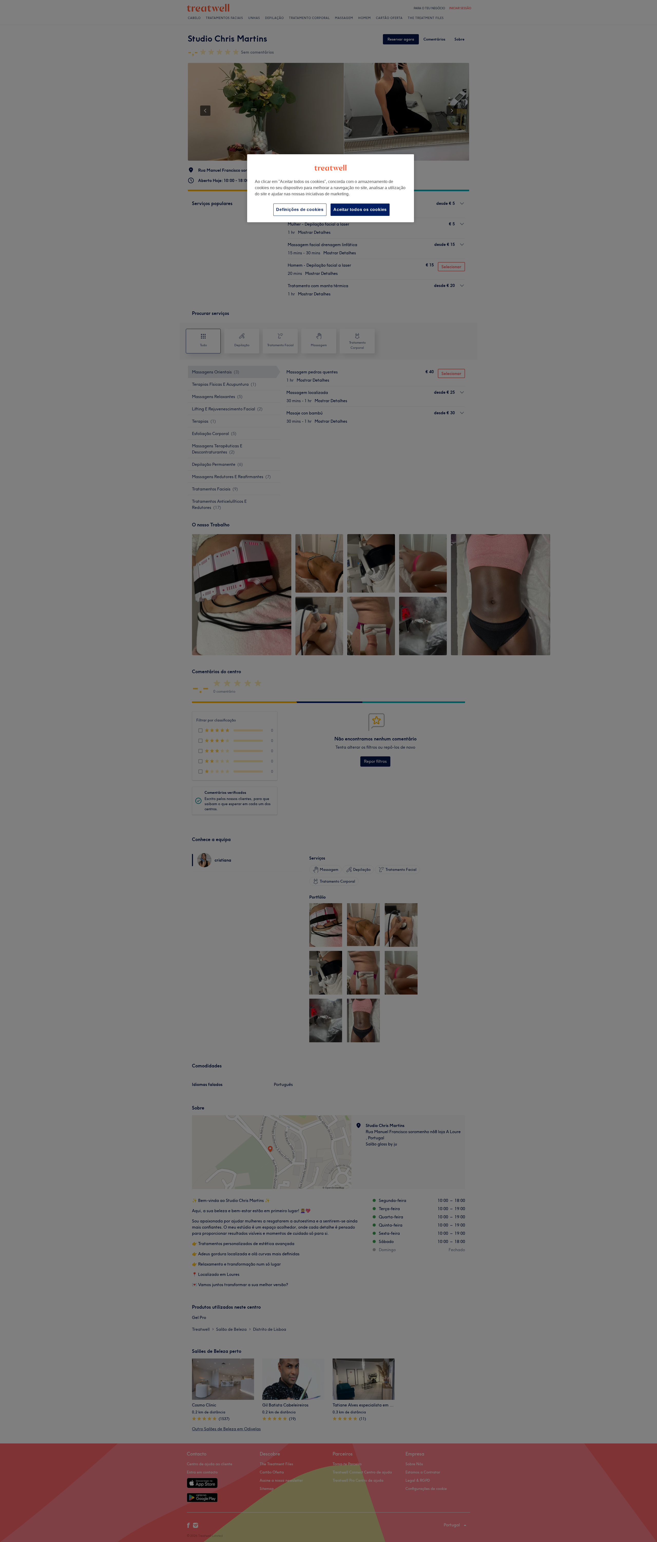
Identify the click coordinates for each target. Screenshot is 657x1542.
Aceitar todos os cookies (360, 209)
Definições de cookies (300, 209)
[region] (330, 188)
